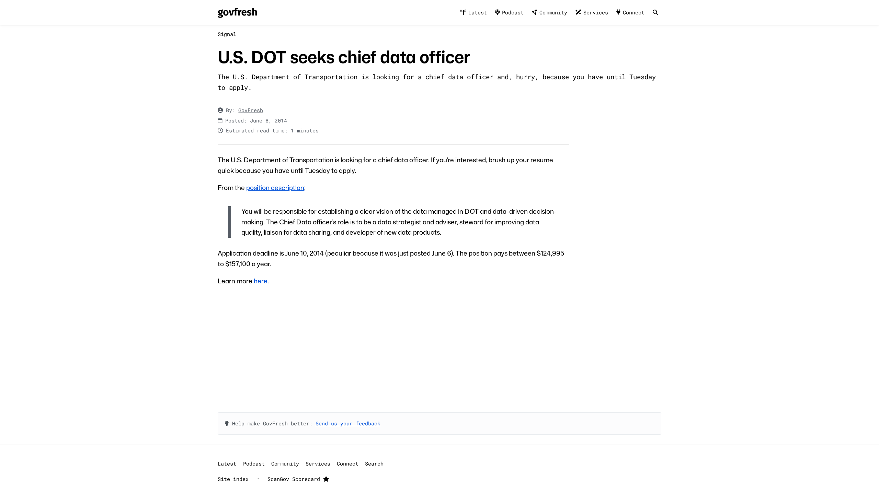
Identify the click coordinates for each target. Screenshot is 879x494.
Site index (233, 478)
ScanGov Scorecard (295, 478)
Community (553, 12)
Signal (227, 34)
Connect (633, 12)
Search (374, 463)
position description (275, 187)
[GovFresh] (237, 12)
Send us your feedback (348, 423)
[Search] (655, 12)
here (260, 280)
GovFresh (250, 110)
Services (595, 12)
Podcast (513, 12)
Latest (477, 12)
